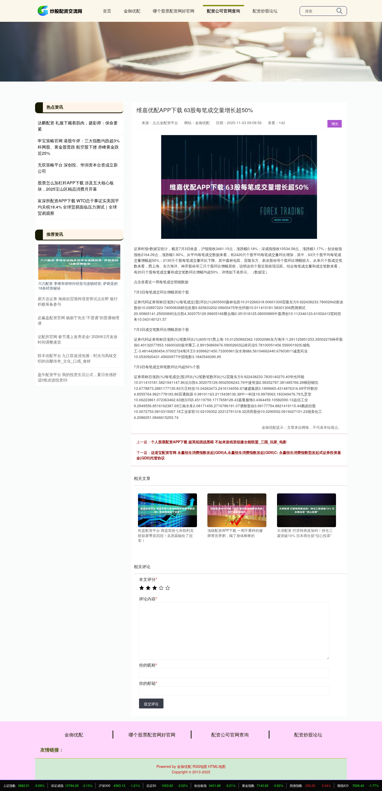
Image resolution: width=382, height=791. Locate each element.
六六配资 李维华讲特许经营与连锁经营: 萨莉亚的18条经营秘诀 (78, 286)
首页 (107, 11)
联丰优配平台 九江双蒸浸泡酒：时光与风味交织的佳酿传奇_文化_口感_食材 (77, 358)
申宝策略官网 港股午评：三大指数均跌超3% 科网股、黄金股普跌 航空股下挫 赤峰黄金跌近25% (79, 147)
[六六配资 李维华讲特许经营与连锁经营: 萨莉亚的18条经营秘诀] (79, 261)
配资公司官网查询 (223, 11)
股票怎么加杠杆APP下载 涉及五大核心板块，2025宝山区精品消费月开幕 (76, 186)
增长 (335, 123)
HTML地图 (217, 766)
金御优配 (132, 11)
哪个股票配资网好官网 (173, 11)
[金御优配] (60, 10)
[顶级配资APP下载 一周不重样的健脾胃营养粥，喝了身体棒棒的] (236, 509)
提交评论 (151, 703)
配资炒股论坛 (265, 11)
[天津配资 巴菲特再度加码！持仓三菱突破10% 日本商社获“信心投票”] (306, 509)
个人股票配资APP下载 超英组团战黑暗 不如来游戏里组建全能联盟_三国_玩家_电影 (219, 441)
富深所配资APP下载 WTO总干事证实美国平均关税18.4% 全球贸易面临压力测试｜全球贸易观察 (78, 207)
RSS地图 (200, 766)
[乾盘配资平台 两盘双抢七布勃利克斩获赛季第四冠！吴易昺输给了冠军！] (167, 509)
